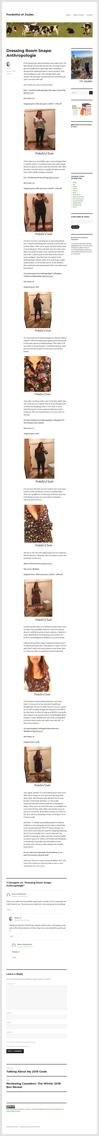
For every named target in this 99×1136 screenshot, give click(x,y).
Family (75, 186)
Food (74, 193)
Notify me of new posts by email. (19, 1046)
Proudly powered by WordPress (30, 1127)
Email (9, 1022)
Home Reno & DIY (78, 197)
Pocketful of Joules (20, 14)
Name (9, 1013)
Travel (75, 207)
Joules (8, 68)
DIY (74, 184)
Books (74, 182)
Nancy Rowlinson (19, 894)
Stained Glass (77, 203)
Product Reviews (78, 201)
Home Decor (77, 195)
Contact (89, 15)
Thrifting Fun (77, 205)
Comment (10, 984)
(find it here (47, 276)
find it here (28, 93)
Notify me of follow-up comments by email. (22, 1042)
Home (68, 15)
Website (9, 1032)
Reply (9, 909)
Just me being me (78, 199)
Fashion (8, 74)
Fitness (75, 191)
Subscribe (75, 227)
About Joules (78, 15)
